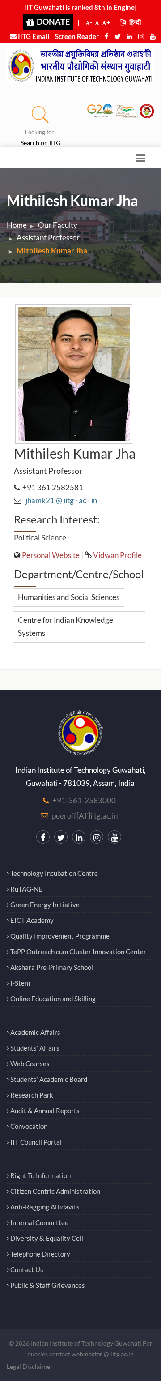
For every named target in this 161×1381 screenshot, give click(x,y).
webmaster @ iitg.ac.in (103, 1354)
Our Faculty (57, 225)
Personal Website (51, 555)
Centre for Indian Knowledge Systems (65, 626)
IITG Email (33, 36)
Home (17, 225)
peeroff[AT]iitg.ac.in (85, 815)
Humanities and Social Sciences (68, 597)
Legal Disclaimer (30, 1366)
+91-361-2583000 (84, 800)
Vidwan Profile (117, 555)
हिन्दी (134, 22)
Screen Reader (77, 36)
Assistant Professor (48, 237)
